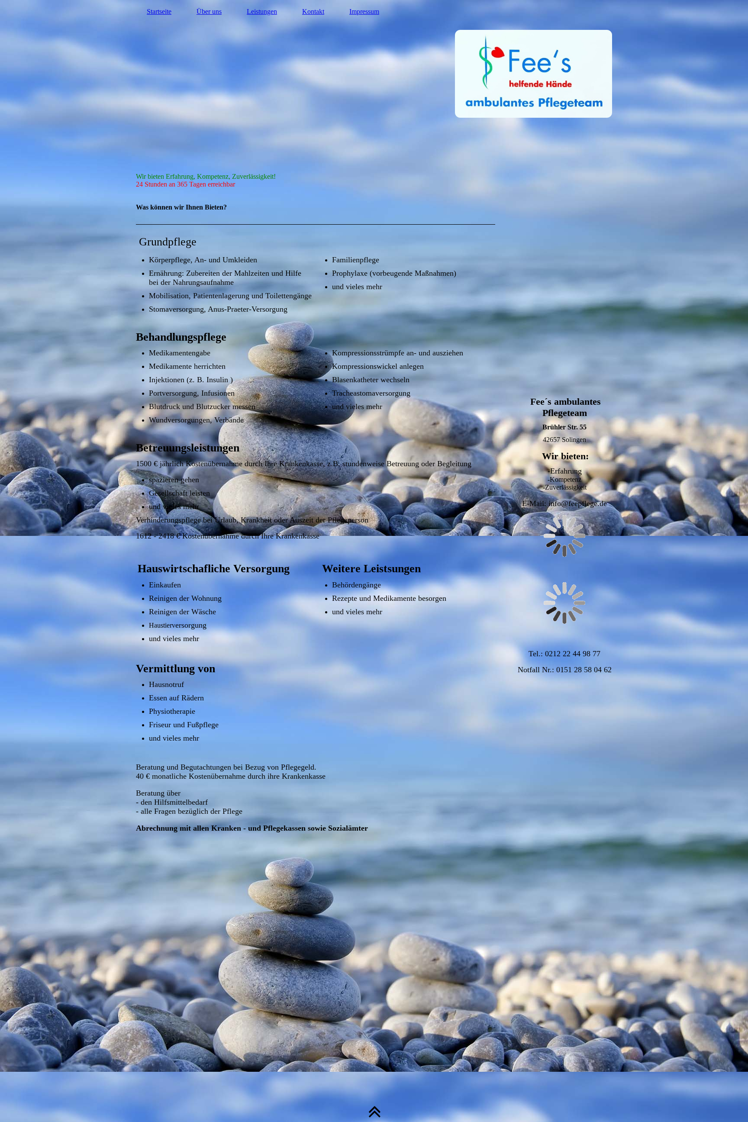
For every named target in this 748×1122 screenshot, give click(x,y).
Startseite (159, 11)
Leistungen (262, 11)
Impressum (364, 11)
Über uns (209, 11)
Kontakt (313, 11)
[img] (374, 97)
